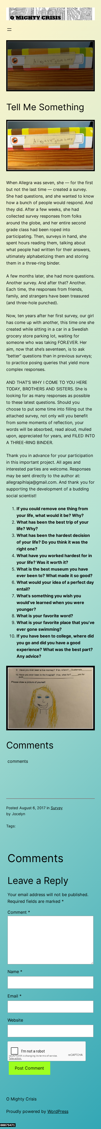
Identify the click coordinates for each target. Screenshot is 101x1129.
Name (15, 971)
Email (14, 996)
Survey (57, 808)
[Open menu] (9, 29)
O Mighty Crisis (21, 1099)
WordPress (57, 1111)
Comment (19, 912)
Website (15, 1020)
